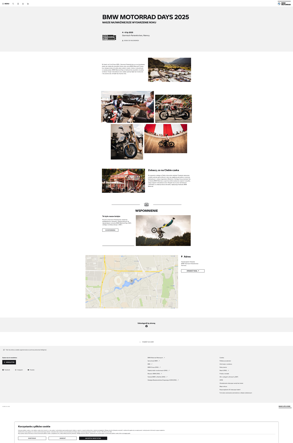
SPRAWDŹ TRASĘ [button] (192, 271)
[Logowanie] (23, 3)
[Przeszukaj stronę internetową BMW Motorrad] (13, 3)
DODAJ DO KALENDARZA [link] (131, 40)
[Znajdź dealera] (18, 3)
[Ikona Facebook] (146, 326)
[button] (5, 4)
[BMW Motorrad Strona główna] (284, 3)
